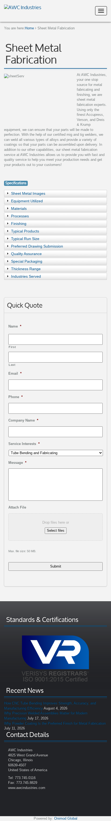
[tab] (55, 193)
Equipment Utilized (27, 201)
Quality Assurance (26, 254)
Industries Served (26, 276)
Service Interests (24, 444)
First (12, 347)
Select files (55, 530)
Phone (15, 397)
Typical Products (25, 231)
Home (29, 28)
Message (17, 463)
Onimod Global (65, 818)
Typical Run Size (25, 238)
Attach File (17, 507)
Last (12, 364)
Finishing (18, 223)
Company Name (23, 420)
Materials (19, 208)
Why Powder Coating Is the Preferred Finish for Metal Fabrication (55, 723)
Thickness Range (26, 269)
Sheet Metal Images (28, 193)
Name (14, 326)
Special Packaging (26, 261)
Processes (20, 216)
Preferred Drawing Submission (37, 246)
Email (15, 373)
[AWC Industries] (22, 7)
